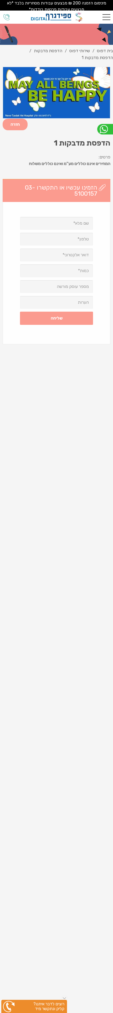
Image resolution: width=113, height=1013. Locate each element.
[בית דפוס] (56, 17)
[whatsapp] (105, 129)
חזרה (15, 124)
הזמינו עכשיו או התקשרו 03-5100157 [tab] (61, 190)
